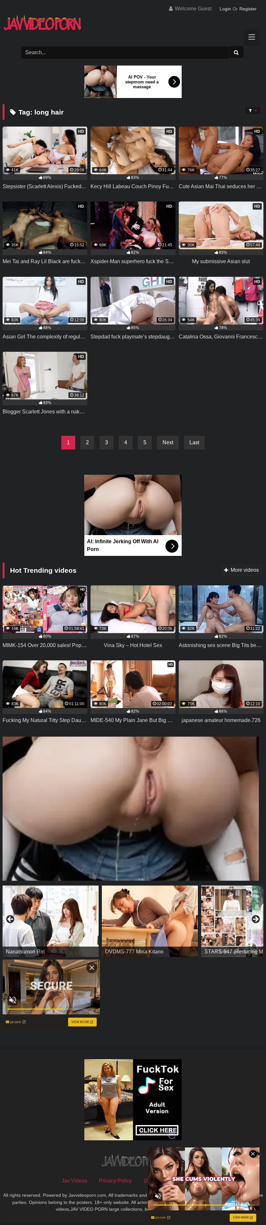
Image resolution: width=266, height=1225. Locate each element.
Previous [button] (11, 920)
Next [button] (255, 920)
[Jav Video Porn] (133, 25)
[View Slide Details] (51, 921)
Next (168, 442)
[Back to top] (246, 1205)
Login (225, 8)
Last (194, 442)
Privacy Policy (115, 1180)
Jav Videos (74, 1180)
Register (248, 8)
